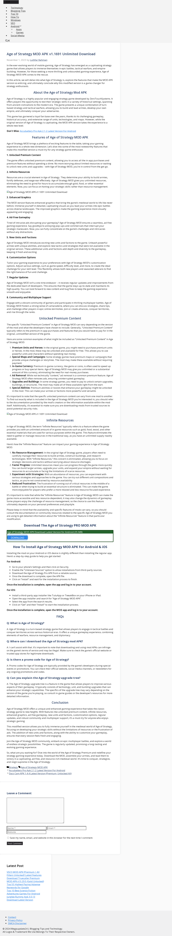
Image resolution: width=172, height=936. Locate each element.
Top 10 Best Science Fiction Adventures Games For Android (23, 892)
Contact (12, 917)
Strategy (13, 767)
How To (15, 17)
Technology (17, 7)
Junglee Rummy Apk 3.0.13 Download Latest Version (21, 898)
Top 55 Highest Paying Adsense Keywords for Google (23, 886)
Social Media (17, 35)
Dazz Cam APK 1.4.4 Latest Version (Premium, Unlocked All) (40, 773)
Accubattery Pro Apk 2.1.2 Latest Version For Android (48, 131)
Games (20, 32)
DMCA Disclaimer (17, 923)
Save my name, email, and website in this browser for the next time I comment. (51, 837)
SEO (13, 23)
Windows (16, 20)
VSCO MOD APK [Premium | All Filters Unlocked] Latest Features (24, 873)
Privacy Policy (15, 920)
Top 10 (14, 13)
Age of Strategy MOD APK (34, 767)
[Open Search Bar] (7, 40)
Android (15, 26)
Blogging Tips (18, 10)
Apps (19, 29)
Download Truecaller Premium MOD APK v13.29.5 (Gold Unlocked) (25, 880)
